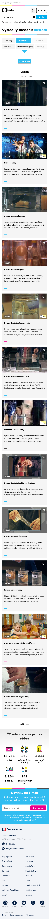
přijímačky (23, 22)
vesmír (35, 22)
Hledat (41, 17)
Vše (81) (8, 40)
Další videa (24, 724)
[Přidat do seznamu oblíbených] (43, 83)
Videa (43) (23, 40)
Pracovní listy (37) (25, 46)
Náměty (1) (8, 46)
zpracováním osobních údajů (24, 820)
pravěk (42, 22)
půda (30, 22)
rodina (15, 22)
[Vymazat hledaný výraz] (34, 17)
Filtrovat (26, 61)
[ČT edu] (8, 11)
